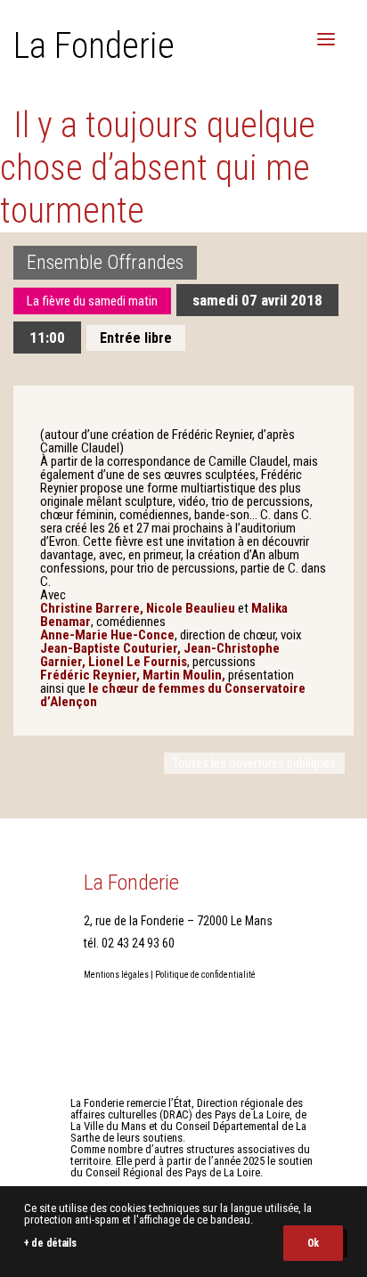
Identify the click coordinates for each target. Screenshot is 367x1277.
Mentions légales (116, 975)
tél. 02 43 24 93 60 (129, 943)
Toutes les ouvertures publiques (254, 763)
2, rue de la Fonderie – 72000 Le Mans (178, 921)
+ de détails (50, 1243)
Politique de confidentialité (205, 975)
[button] (326, 39)
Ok (313, 1243)
